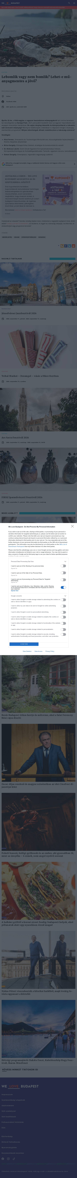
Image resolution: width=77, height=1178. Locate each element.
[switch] (63, 566)
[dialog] (38, 589)
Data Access (38, 651)
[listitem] (38, 561)
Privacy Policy (50, 651)
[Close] (73, 527)
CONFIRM (24, 644)
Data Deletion (27, 651)
